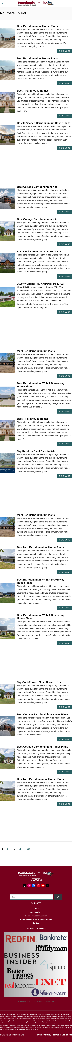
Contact (36, 923)
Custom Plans (36, 912)
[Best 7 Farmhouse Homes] (7, 103)
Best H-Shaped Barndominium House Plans (43, 123)
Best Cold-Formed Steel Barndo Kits (39, 251)
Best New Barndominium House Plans (40, 547)
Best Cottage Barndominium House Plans (42, 714)
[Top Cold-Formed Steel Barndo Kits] (7, 695)
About (36, 909)
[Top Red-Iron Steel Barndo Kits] (7, 464)
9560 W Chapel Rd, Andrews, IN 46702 (40, 283)
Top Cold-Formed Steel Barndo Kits (39, 682)
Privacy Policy (44, 1035)
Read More (65, 51)
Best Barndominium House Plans (37, 26)
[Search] (58, 897)
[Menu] (2, 3)
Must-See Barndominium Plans (36, 351)
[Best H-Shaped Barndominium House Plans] (7, 136)
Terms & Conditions (62, 1035)
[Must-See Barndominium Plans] (7, 364)
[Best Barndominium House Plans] (7, 39)
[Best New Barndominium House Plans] (7, 560)
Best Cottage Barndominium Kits (37, 186)
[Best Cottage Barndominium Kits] (7, 200)
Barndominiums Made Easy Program (36, 919)
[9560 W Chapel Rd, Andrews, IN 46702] (7, 298)
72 (20, 849)
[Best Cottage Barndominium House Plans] (7, 727)
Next (28, 849)
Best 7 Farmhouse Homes (33, 90)
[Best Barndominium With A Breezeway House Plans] (7, 398)
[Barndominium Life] (36, 3)
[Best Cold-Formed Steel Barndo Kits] (7, 264)
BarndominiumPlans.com (36, 916)
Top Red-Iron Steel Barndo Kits (36, 451)
